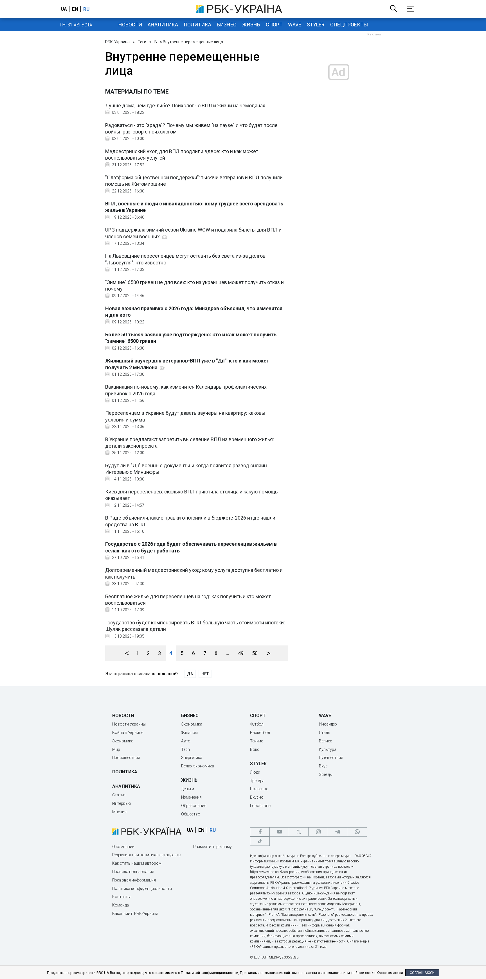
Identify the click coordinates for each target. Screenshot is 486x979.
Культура (327, 749)
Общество (190, 814)
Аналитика (163, 25)
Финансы (189, 732)
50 (255, 653)
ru (86, 9)
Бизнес (227, 25)
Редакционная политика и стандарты (146, 855)
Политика (197, 25)
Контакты (121, 896)
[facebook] (260, 832)
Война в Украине (127, 732)
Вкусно (257, 797)
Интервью (121, 803)
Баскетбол (260, 732)
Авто (185, 741)
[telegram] (337, 832)
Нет (205, 674)
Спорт (274, 25)
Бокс (254, 749)
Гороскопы (260, 805)
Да (190, 674)
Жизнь (251, 25)
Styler (316, 25)
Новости (130, 25)
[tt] (260, 841)
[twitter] (299, 832)
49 (241, 653)
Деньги (187, 789)
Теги (142, 42)
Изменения (191, 797)
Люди (255, 772)
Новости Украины (129, 724)
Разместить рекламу (212, 846)
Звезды (325, 774)
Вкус (323, 766)
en (75, 9)
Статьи (118, 795)
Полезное (259, 789)
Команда (120, 905)
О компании (123, 846)
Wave (294, 25)
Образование (193, 805)
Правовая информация (134, 880)
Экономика (122, 741)
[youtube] (279, 832)
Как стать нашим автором (136, 863)
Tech (185, 749)
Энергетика (191, 757)
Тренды (257, 780)
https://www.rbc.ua (264, 872)
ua (64, 9)
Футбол (257, 724)
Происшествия (126, 757)
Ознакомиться (390, 973)
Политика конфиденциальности (142, 888)
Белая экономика (197, 766)
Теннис (256, 741)
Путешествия (331, 757)
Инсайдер (328, 724)
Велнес (325, 741)
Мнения (119, 812)
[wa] (357, 832)
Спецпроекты (349, 25)
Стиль (324, 732)
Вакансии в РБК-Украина (135, 913)
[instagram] (318, 832)
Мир (116, 749)
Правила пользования (133, 871)
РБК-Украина (117, 42)
